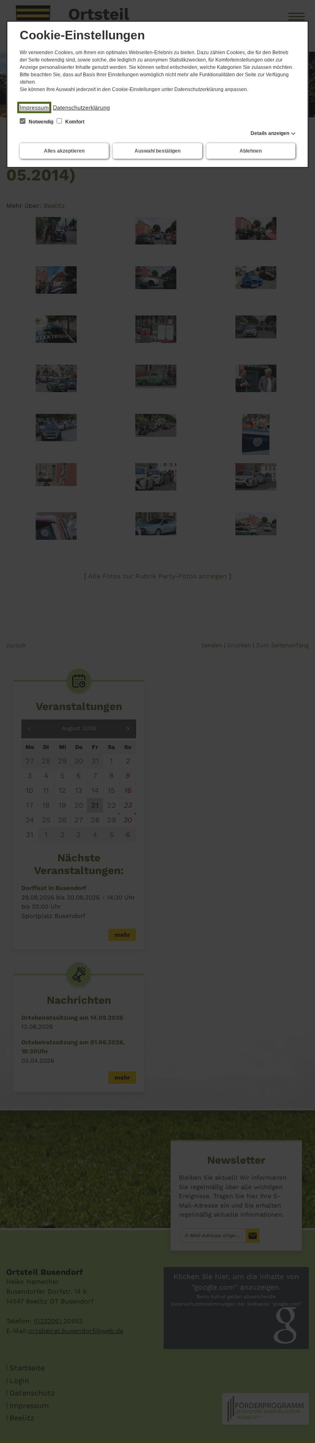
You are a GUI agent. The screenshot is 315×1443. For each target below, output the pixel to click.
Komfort (74, 122)
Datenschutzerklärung (81, 107)
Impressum (34, 107)
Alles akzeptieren (64, 151)
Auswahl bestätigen (157, 151)
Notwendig (41, 122)
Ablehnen (251, 151)
